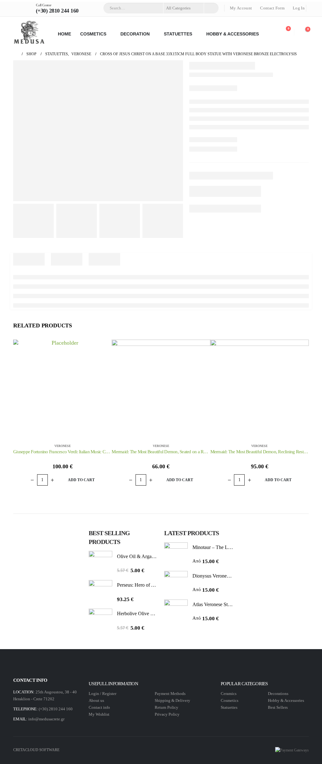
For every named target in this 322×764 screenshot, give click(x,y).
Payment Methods (170, 693)
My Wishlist (99, 714)
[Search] (211, 8)
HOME (64, 33)
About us (96, 700)
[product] (62, 389)
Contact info (99, 707)
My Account (241, 8)
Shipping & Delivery (172, 700)
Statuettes (229, 707)
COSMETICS (93, 33)
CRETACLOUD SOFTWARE (36, 750)
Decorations (278, 693)
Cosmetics (230, 700)
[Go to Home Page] (15, 54)
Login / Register (102, 693)
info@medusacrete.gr (46, 719)
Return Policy (166, 707)
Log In (299, 8)
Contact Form (272, 8)
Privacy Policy (167, 714)
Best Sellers (278, 707)
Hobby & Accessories (286, 700)
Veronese (62, 446)
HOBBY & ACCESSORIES (232, 33)
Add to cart (81, 480)
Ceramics (228, 693)
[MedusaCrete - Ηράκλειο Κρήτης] (29, 32)
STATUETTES (178, 33)
